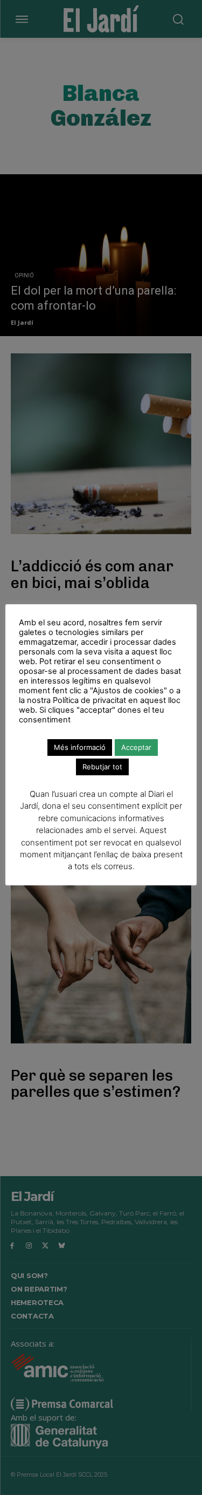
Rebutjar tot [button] (102, 766)
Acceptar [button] (136, 747)
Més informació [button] (80, 747)
